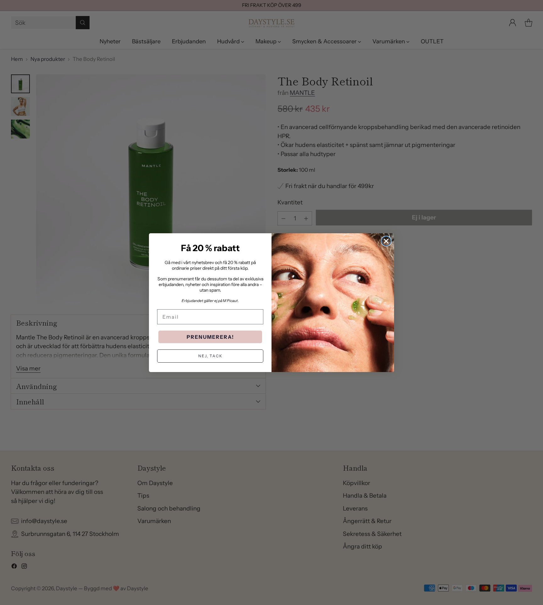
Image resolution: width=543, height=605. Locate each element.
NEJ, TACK (210, 356)
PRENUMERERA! (210, 337)
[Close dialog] (386, 241)
